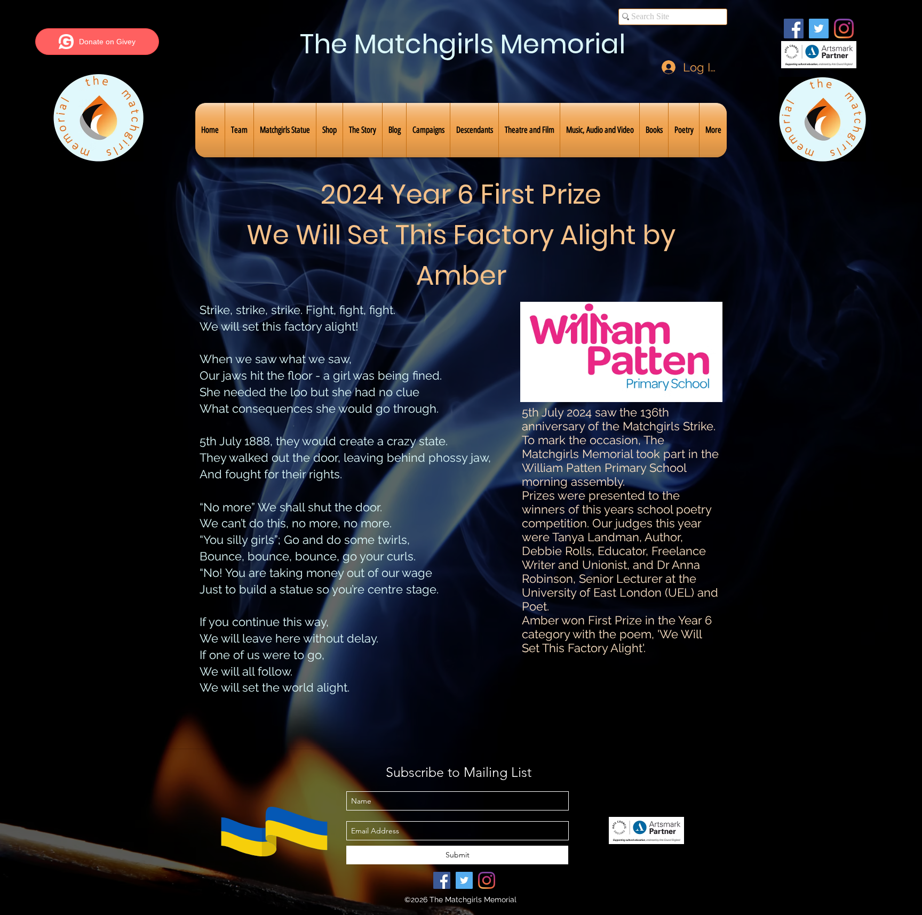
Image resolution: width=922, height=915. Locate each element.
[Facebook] (794, 28)
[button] (239, 130)
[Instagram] (844, 28)
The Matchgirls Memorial (462, 44)
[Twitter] (819, 28)
